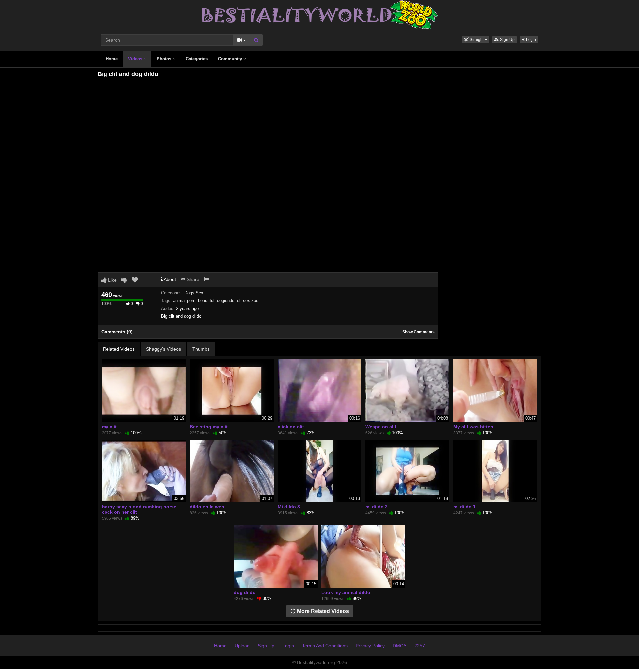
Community (230, 58)
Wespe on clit (380, 426)
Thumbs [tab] (201, 349)
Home (112, 58)
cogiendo (225, 300)
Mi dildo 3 (289, 506)
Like (112, 280)
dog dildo (245, 592)
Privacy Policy (370, 645)
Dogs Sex (193, 292)
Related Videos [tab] (119, 349)
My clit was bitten (473, 426)
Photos (165, 58)
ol (238, 300)
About (169, 279)
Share (192, 279)
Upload (242, 645)
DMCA (399, 645)
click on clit (291, 426)
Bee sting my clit (209, 426)
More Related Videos (322, 611)
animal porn (184, 300)
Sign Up (507, 39)
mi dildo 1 (464, 506)
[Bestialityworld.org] (320, 14)
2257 (419, 645)
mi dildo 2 (376, 506)
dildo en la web (207, 506)
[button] (475, 39)
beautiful (206, 300)
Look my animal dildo (345, 592)
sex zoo (250, 300)
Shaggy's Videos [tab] (163, 349)
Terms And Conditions (325, 645)
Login (530, 39)
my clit (109, 426)
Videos (136, 58)
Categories (197, 58)
